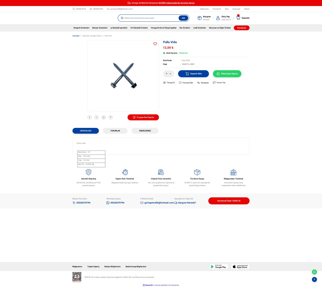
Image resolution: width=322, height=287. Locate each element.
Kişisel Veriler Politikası (172, 244)
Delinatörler (122, 233)
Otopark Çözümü (124, 227)
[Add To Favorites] (155, 44)
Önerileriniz (145, 131)
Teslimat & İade (214, 239)
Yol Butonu (122, 244)
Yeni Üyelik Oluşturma (217, 233)
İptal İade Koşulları (170, 239)
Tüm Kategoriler (124, 250)
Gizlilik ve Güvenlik (170, 233)
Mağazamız (77, 233)
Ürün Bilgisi (85, 131)
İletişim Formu (78, 244)
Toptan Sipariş (93, 267)
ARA (183, 18)
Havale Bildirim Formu (81, 250)
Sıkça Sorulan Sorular (216, 250)
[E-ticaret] (160, 285)
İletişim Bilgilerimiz (112, 267)
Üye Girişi (211, 227)
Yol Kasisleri (122, 239)
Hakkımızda (77, 227)
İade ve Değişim (169, 250)
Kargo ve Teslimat (215, 244)
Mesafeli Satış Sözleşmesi (173, 227)
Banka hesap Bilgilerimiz (136, 267)
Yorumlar (115, 131)
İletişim (75, 239)
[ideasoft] (148, 285)
